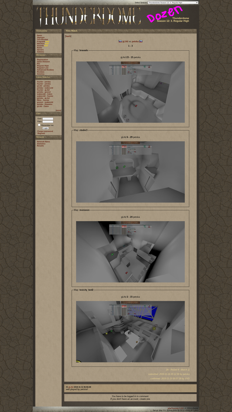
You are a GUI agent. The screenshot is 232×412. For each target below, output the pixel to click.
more (58, 110)
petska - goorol (44, 92)
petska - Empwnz (44, 104)
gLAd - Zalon (43, 106)
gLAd (125, 41)
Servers (40, 50)
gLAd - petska (43, 86)
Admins (40, 52)
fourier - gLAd (43, 90)
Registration (42, 60)
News (39, 35)
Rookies (40, 72)
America (40, 74)
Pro (38, 64)
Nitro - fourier (43, 100)
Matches (40, 44)
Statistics (41, 144)
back (68, 36)
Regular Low (42, 68)
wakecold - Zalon (44, 94)
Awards (40, 46)
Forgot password (45, 131)
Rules (39, 48)
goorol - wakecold (45, 102)
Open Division (43, 62)
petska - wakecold (45, 88)
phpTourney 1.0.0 (176, 408)
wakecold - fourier (45, 96)
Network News (43, 142)
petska (135, 41)
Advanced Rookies (45, 70)
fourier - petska (44, 82)
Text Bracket (42, 39)
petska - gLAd (43, 98)
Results (40, 146)
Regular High (43, 66)
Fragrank (41, 42)
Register (41, 133)
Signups (40, 37)
